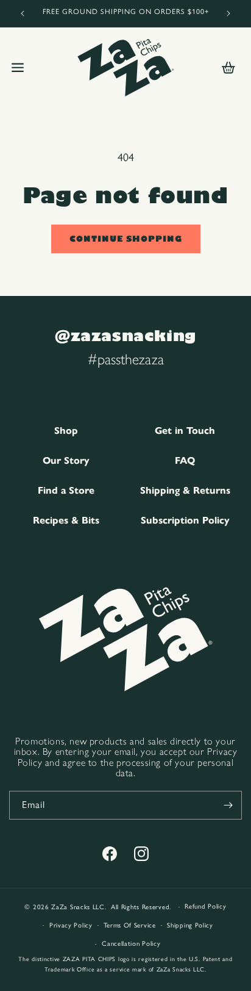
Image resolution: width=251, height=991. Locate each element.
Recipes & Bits (66, 520)
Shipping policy (190, 925)
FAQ (185, 460)
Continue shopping (125, 238)
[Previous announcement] (22, 13)
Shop (66, 430)
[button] (17, 67)
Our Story (66, 460)
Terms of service (129, 925)
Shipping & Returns (185, 490)
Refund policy (205, 906)
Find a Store (66, 490)
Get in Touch (185, 430)
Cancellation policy (131, 944)
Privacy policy (71, 925)
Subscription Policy (185, 520)
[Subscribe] (227, 805)
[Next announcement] (228, 13)
